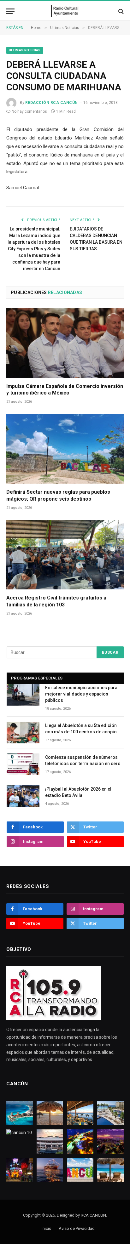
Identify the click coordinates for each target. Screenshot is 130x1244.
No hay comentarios (29, 111)
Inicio (46, 1228)
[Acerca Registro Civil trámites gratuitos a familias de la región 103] (65, 554)
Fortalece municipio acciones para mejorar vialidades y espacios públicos (81, 694)
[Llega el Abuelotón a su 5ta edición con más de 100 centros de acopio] (23, 732)
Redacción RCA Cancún (51, 102)
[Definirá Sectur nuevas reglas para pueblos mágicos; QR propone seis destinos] (65, 449)
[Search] (120, 11)
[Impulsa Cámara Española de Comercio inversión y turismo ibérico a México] (65, 343)
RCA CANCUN (93, 1215)
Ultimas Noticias (25, 50)
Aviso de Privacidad (77, 1228)
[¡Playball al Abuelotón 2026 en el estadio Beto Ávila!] (23, 796)
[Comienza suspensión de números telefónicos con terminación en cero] (23, 764)
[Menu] (10, 11)
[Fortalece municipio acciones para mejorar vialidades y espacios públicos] (23, 695)
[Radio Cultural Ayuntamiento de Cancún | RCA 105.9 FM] (65, 11)
